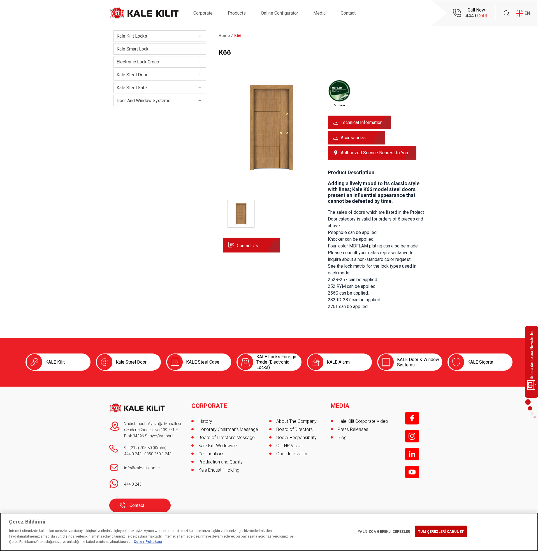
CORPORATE (209, 406)
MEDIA (340, 406)
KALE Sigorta (480, 362)
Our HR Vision (289, 445)
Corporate (203, 13)
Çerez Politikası (148, 541)
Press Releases (353, 429)
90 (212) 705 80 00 (140, 448)
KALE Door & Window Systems (418, 362)
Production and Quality (220, 462)
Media (319, 13)
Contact (348, 13)
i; (412, 436)
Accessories (353, 137)
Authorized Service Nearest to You (374, 152)
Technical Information (361, 122)
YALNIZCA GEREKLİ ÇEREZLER (384, 531)
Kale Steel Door (132, 74)
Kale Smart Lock (133, 49)
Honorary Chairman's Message (228, 429)
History (205, 421)
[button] (271, 174)
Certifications (211, 453)
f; (412, 418)
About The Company (296, 421)
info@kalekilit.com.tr (142, 468)
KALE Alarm (338, 362)
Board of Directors (294, 429)
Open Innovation (292, 453)
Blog (342, 437)
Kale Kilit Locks (132, 36)
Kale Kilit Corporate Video (363, 421)
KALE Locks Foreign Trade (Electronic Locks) (276, 362)
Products (237, 13)
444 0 (476, 16)
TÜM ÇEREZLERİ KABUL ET (441, 531)
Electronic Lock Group (138, 62)
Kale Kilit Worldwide (217, 445)
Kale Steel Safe (132, 87)
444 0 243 (133, 454)
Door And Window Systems (143, 100)
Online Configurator (279, 13)
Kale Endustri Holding (218, 470)
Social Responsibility (296, 437)
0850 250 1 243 (157, 454)
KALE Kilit (55, 362)
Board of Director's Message (226, 437)
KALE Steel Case (202, 362)
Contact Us (247, 245)
